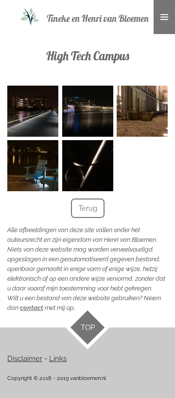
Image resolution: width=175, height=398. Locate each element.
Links (58, 358)
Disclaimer (24, 358)
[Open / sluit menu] (164, 17)
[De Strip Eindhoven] (32, 111)
